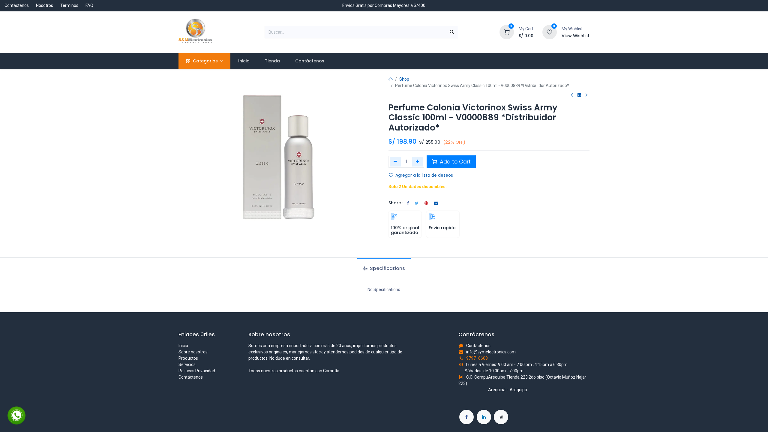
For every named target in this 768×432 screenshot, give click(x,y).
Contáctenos (190, 377)
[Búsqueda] (452, 32)
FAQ (89, 5)
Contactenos (16, 5)
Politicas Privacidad (196, 370)
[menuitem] (243, 61)
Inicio (183, 345)
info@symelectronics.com (491, 352)
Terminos (69, 5)
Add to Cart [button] (454, 161)
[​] (466, 417)
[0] (507, 31)
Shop (404, 79)
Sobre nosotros (193, 352)
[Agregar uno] (417, 161)
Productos (188, 358)
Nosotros (44, 5)
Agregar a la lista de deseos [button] (424, 175)
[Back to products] (579, 95)
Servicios (187, 364)
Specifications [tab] (387, 268)
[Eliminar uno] (395, 161)
